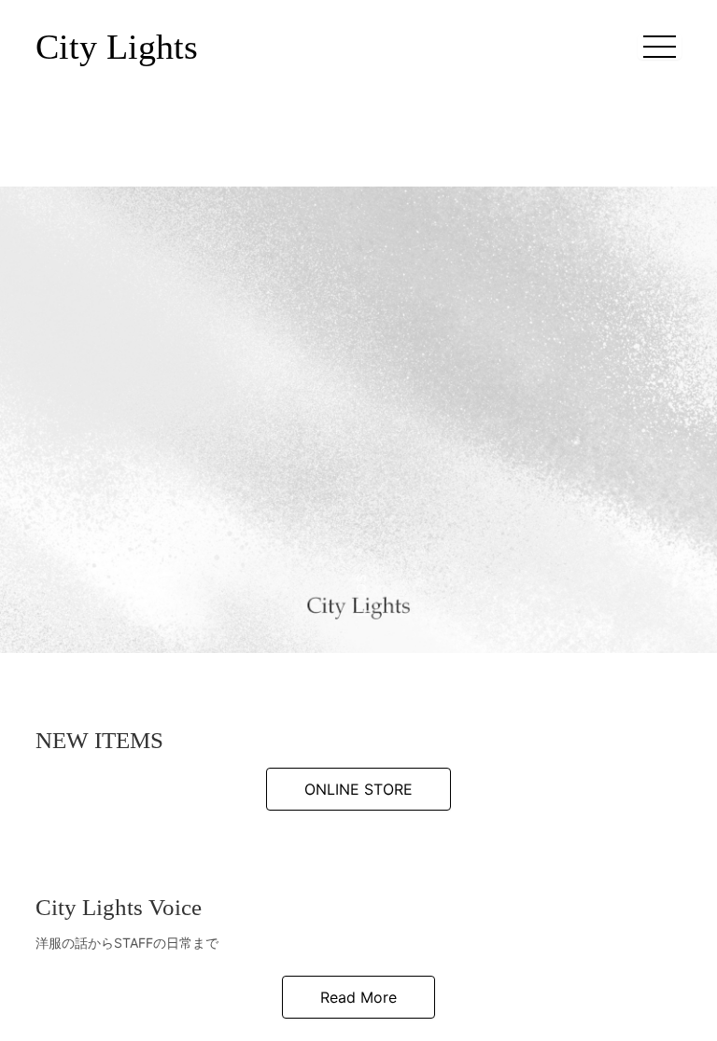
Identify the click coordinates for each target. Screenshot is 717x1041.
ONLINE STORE (358, 789)
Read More (358, 997)
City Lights (116, 46)
